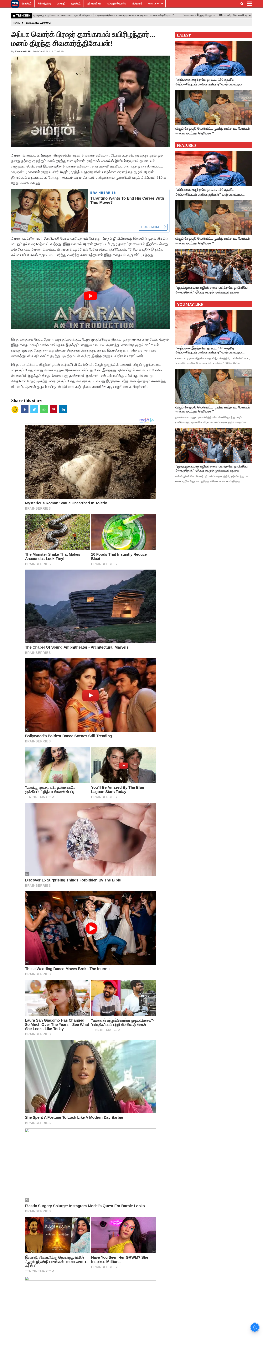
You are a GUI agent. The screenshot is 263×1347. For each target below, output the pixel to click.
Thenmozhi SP (23, 51)
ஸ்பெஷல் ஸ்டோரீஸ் (116, 3)
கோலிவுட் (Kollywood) (38, 23)
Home (16, 23)
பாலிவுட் (61, 3)
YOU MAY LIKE (190, 304)
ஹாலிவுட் (76, 3)
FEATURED (186, 145)
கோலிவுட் (27, 3)
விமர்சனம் (137, 3)
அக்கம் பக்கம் (94, 3)
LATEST (183, 35)
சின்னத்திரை (44, 3)
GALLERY (154, 3)
